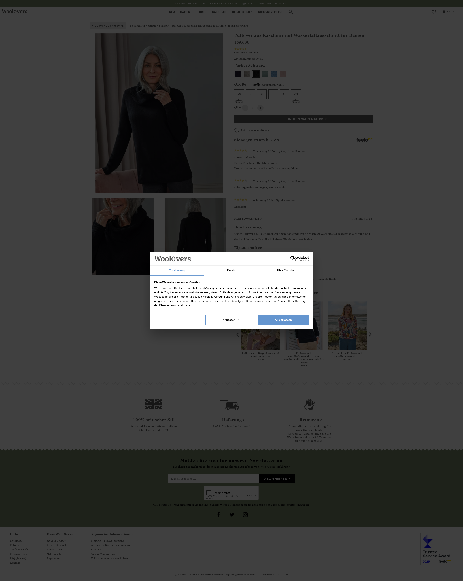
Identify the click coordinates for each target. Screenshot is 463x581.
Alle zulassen (283, 319)
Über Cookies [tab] (285, 270)
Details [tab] (231, 270)
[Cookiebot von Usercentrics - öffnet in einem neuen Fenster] (293, 258)
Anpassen (229, 319)
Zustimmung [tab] (177, 270)
